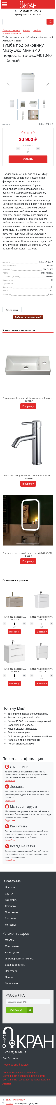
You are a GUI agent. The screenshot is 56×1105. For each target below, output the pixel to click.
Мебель (9, 940)
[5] (34, 132)
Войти (8, 1099)
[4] (31, 132)
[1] (22, 132)
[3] (28, 132)
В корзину (28, 406)
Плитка (9, 977)
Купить (28, 159)
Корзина (9, 1103)
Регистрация (19, 1099)
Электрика (11, 971)
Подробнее (10, 780)
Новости (10, 887)
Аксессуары (12, 952)
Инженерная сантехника (19, 958)
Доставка (10, 906)
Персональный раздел (15, 1064)
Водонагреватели (15, 964)
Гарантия (10, 918)
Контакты (10, 924)
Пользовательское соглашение (20, 1072)
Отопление (11, 983)
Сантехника (12, 946)
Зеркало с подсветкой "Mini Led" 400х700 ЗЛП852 (29, 553)
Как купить (11, 900)
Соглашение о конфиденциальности (23, 1076)
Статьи (9, 893)
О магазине (11, 912)
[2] (25, 132)
